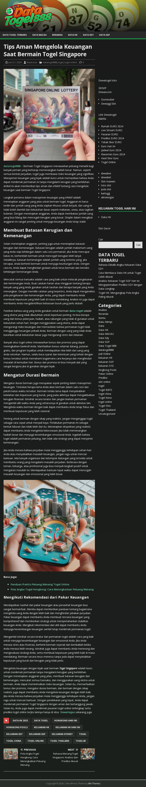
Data (101, 325)
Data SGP (104, 34)
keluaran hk (41, 727)
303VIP (102, 88)
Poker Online (105, 373)
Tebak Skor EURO (111, 142)
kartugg (105, 193)
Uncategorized (106, 413)
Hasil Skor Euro (110, 158)
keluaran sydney (62, 734)
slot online (104, 382)
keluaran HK (105, 357)
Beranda (57, 34)
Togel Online (108, 162)
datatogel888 (50, 62)
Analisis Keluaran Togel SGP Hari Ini (118, 280)
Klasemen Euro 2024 (113, 154)
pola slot (106, 189)
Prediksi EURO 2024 (112, 138)
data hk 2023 (20, 720)
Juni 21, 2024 (15, 62)
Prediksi (102, 377)
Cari (100, 239)
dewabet (106, 177)
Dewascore (105, 92)
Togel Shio (104, 405)
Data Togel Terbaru (15, 34)
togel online (70, 62)
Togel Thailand (107, 410)
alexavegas (107, 197)
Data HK (72, 34)
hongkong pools (17, 727)
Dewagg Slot (108, 103)
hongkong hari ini (65, 720)
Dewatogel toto (107, 80)
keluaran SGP (106, 362)
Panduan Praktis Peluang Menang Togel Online (40, 584)
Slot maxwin (108, 181)
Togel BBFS (105, 390)
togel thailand (59, 740)
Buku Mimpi (105, 322)
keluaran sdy (14, 734)
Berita (101, 318)
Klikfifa (102, 118)
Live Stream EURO (111, 130)
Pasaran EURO (109, 134)
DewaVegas (68, 712)
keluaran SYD (106, 365)
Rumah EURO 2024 (112, 126)
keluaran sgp (37, 734)
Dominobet (107, 99)
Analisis (102, 310)
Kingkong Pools (107, 370)
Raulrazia (32, 62)
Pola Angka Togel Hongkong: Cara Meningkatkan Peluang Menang (52, 589)
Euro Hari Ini (108, 146)
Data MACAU (39, 34)
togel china (13, 740)
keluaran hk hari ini (68, 727)
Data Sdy (88, 34)
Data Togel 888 (107, 345)
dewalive (106, 173)
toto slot (106, 185)
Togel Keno (105, 397)
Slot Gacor (104, 228)
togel (60, 62)
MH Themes (94, 783)
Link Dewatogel (107, 114)
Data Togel (41, 720)
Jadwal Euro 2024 (111, 150)
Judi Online (104, 353)
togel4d (81, 740)
